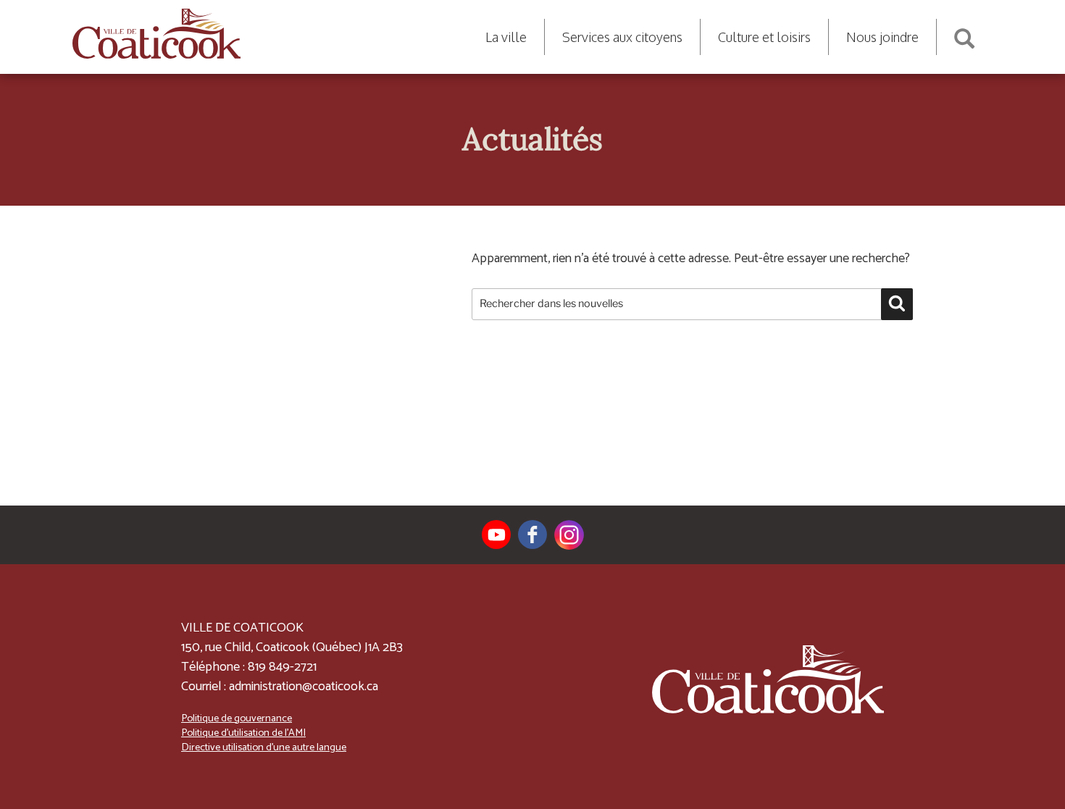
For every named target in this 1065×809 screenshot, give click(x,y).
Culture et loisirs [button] (764, 37)
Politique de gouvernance (236, 718)
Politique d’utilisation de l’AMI (243, 733)
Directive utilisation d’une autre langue (263, 747)
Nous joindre (882, 37)
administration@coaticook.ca (303, 686)
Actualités (532, 139)
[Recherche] (964, 33)
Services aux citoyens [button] (622, 37)
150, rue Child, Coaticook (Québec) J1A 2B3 (292, 647)
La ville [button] (506, 37)
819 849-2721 (282, 667)
